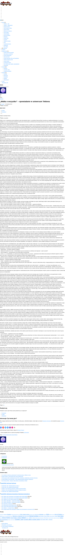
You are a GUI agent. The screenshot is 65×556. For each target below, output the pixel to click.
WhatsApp (4, 415)
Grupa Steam (6, 61)
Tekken (15, 434)
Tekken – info (6, 23)
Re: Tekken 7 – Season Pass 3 (8, 507)
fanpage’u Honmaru (47, 420)
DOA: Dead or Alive (8, 28)
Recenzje (6, 75)
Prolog (3, 110)
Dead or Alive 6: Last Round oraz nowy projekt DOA (12, 476)
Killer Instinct (52, 514)
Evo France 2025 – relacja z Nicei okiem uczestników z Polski (14, 480)
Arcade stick (1, 514)
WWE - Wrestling (48, 519)
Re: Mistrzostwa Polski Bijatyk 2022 (9, 505)
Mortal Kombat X (41, 516)
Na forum (14, 483)
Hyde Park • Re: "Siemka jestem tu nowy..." (11, 485)
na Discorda (26, 432)
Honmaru (41, 514)
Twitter (3, 414)
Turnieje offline (28, 519)
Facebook (4, 413)
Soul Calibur (6, 32)
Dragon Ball (30, 514)
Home (3, 22)
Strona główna (5, 523)
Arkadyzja (6, 45)
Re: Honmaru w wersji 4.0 (7, 503)
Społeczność (4, 51)
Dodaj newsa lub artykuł (9, 52)
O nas (3, 81)
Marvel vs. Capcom (8, 31)
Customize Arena (7, 43)
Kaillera (50, 514)
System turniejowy (7, 71)
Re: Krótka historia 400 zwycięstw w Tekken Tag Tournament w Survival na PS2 (18, 509)
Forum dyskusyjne (7, 55)
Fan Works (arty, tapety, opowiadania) (11, 63)
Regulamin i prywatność (7, 524)
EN (7, 82)
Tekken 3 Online (7, 41)
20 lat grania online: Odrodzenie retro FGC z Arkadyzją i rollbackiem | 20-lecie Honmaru (20, 477)
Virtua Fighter (6, 33)
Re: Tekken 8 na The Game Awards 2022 (10, 499)
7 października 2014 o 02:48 (8, 464)
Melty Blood (24, 516)
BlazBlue (5, 36)
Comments (4, 456)
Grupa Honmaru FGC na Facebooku (11, 58)
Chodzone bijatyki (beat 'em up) (15, 514)
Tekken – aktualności (8, 25)
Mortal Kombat (7, 26)
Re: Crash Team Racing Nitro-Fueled (9, 506)
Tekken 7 (31, 517)
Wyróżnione (6, 79)
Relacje (5, 78)
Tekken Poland (21, 430)
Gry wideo (6, 46)
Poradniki (6, 76)
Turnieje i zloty (7, 69)
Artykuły (3, 72)
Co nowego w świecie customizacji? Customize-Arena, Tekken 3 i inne (16, 475)
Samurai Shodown (52, 516)
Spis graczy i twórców (8, 53)
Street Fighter (6, 29)
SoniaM (2, 104)
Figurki (33, 514)
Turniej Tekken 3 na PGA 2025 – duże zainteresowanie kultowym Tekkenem (17, 479)
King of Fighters (7, 35)
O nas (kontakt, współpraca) (7, 526)
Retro (48, 516)
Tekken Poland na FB (8, 59)
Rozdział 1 (4, 111)
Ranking (3, 49)
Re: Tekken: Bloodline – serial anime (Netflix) (11, 500)
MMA (28, 516)
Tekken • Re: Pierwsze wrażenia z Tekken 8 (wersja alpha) (14, 488)
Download (6, 65)
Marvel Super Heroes (9, 516)
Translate (4, 82)
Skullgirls (56, 516)
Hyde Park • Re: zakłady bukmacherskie (10, 487)
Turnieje (3, 66)
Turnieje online (36, 519)
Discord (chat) (7, 56)
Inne (5, 42)
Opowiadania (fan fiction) (9, 434)
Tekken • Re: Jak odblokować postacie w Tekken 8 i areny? (14, 490)
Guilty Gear (6, 38)
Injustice (5, 39)
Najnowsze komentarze (24, 494)
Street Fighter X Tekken (15, 517)
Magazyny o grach (4, 516)
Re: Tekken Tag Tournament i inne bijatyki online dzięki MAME (14, 496)
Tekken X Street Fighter (11, 519)
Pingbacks (4, 457)
